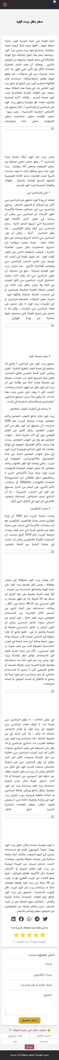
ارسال (29, 1047)
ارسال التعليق (29, 1020)
